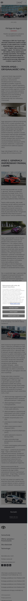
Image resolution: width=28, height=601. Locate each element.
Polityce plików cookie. (15, 303)
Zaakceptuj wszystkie (13, 307)
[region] (14, 300)
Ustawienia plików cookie (13, 315)
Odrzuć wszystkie (13, 311)
